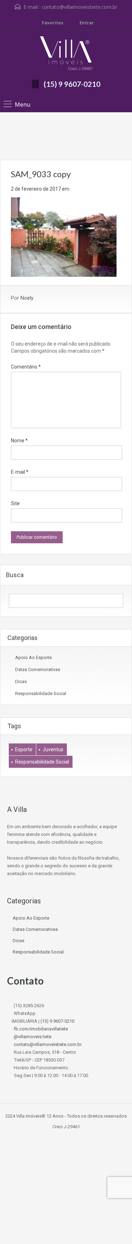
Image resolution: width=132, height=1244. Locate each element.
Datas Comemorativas (37, 669)
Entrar (86, 23)
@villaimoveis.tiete (32, 1036)
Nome (19, 440)
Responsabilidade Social (40, 693)
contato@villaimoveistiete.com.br (79, 7)
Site (15, 503)
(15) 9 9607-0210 (72, 83)
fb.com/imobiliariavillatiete (41, 1028)
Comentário (26, 367)
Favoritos (52, 23)
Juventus (53, 749)
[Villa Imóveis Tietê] (66, 54)
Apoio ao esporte (33, 657)
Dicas (21, 681)
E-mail (20, 472)
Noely (26, 298)
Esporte (23, 749)
